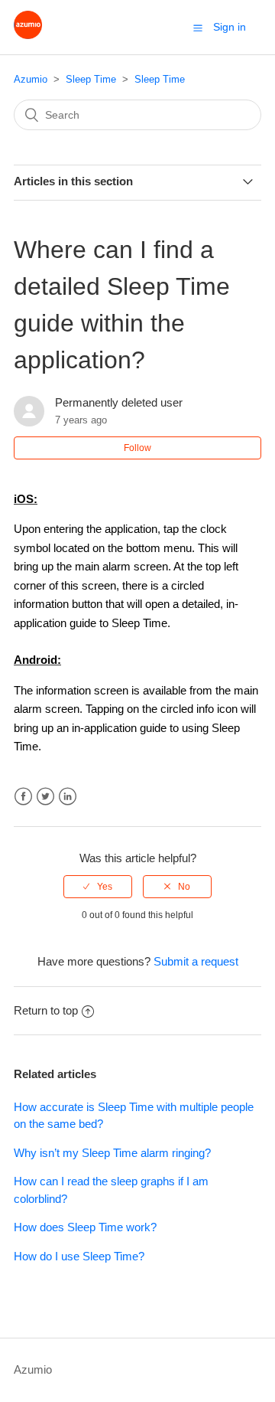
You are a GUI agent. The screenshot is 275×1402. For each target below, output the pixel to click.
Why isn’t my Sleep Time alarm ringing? (112, 1152)
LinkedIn (67, 796)
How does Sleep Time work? (85, 1227)
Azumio (30, 79)
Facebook (23, 796)
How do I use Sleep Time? (79, 1256)
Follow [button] (137, 448)
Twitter (45, 796)
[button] (197, 27)
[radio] (97, 886)
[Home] (28, 34)
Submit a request (196, 961)
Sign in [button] (229, 27)
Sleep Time (91, 79)
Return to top (46, 1010)
